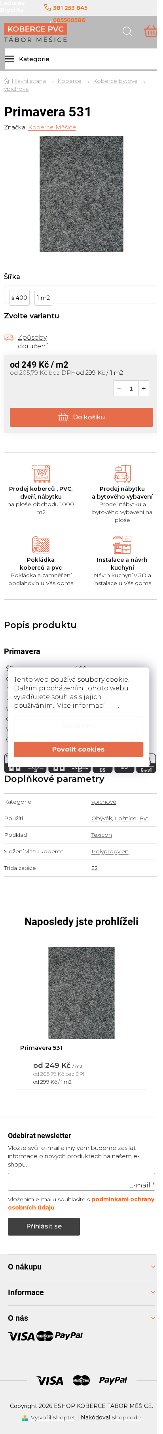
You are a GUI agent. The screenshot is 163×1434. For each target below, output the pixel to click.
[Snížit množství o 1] (119, 388)
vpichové (103, 801)
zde (112, 705)
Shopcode (126, 1417)
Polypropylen (110, 851)
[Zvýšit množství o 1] (144, 388)
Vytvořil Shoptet (53, 1417)
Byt (143, 818)
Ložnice (125, 818)
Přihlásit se (44, 1226)
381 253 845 (70, 7)
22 (94, 867)
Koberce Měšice (52, 127)
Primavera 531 (41, 1047)
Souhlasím (78, 749)
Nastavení (78, 725)
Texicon (101, 834)
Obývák (101, 818)
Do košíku (89, 417)
